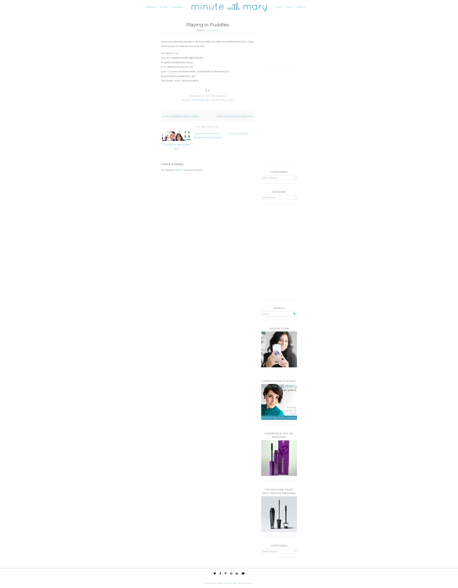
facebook (150, 7)
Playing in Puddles (207, 24)
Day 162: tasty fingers (238, 133)
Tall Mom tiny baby (200, 99)
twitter (163, 7)
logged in (178, 170)
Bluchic (249, 583)
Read (289, 7)
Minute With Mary (224, 583)
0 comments (212, 30)
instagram (177, 7)
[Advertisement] (281, 46)
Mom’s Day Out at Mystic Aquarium (234, 116)
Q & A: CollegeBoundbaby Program (181, 116)
